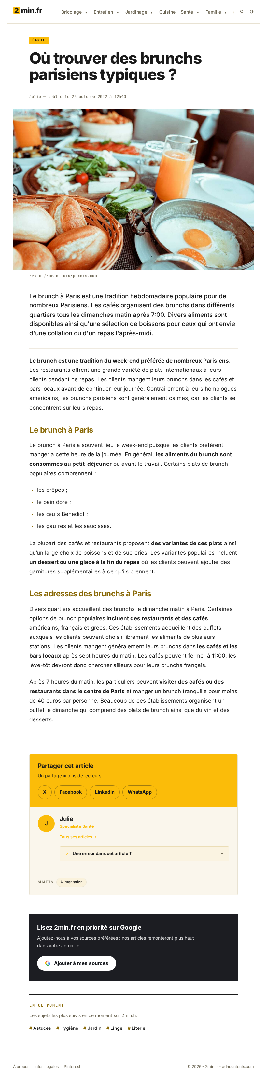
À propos (21, 1066)
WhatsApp (140, 792)
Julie (35, 96)
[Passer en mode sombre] (251, 11)
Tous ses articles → (78, 836)
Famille (213, 12)
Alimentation (71, 882)
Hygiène (69, 1028)
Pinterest (72, 1066)
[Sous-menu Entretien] (118, 12)
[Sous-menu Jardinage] (151, 12)
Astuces (42, 1028)
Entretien (103, 12)
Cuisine (167, 12)
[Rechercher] (242, 11)
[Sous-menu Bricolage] (86, 12)
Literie (138, 1028)
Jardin (94, 1028)
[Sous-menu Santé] (198, 12)
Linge (116, 1028)
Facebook (71, 792)
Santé (187, 12)
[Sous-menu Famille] (225, 12)
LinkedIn (105, 792)
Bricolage (71, 12)
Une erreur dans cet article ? (102, 853)
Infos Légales (47, 1066)
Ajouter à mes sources (81, 963)
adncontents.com (238, 1066)
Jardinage (136, 12)
